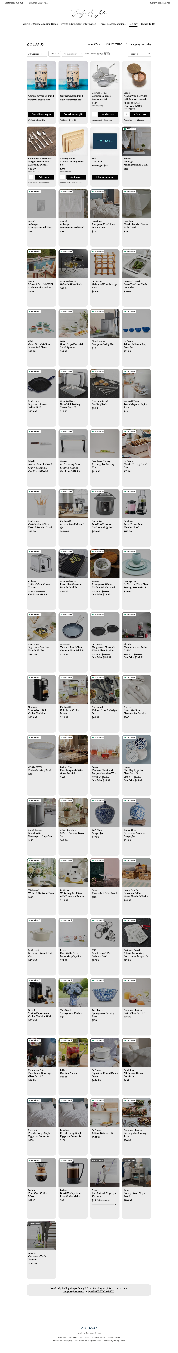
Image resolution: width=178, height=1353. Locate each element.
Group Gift (41, 120)
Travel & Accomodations (112, 24)
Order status (84, 1337)
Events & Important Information (78, 24)
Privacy (116, 1341)
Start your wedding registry (62, 1341)
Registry (133, 24)
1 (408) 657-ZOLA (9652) (101, 1291)
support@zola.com (73, 1291)
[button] (41, 77)
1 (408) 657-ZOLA (114, 1337)
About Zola (94, 44)
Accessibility (108, 1341)
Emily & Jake (89, 13)
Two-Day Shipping (94, 53)
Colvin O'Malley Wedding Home (40, 24)
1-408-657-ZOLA (113, 44)
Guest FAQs (73, 1337)
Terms (123, 1341)
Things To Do (148, 24)
